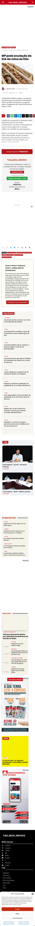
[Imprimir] (30, 115)
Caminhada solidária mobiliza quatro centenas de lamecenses (14, 554)
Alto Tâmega (6, 47)
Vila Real (6, 536)
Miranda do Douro (8, 543)
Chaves (6, 369)
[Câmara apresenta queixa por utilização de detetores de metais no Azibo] (15, 623)
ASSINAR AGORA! (17, 172)
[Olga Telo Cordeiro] (3, 88)
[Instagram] (3, 848)
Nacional (5, 757)
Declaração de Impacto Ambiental (24, 252)
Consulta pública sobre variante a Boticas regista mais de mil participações (16, 347)
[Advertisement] (17, 23)
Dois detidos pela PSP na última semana (14, 539)
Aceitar (17, 909)
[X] (3, 860)
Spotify (7, 855)
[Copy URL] (23, 115)
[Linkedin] (16, 115)
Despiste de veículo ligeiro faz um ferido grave (15, 524)
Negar (17, 913)
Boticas (13, 47)
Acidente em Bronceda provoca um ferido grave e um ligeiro (14, 532)
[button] (32, 894)
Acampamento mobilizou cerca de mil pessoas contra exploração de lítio (17, 333)
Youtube (7, 865)
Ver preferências (17, 918)
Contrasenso (6, 468)
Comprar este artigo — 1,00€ (17, 178)
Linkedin (7, 850)
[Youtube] (3, 865)
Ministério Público (18, 255)
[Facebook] (8, 115)
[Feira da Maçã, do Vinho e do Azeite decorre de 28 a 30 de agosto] (6, 659)
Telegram (7, 858)
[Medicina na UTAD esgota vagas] (6, 643)
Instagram (7, 848)
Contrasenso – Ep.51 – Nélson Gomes (16, 492)
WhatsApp (7, 863)
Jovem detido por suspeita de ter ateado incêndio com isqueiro (16, 373)
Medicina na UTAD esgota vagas (17, 644)
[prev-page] (3, 433)
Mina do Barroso (9, 255)
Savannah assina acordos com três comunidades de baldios (17, 321)
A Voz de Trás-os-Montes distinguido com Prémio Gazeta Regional (15, 762)
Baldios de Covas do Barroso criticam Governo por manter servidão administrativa (15, 410)
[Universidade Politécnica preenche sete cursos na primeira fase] (6, 650)
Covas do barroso (11, 252)
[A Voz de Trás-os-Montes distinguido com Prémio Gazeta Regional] (15, 750)
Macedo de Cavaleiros (9, 632)
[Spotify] (3, 855)
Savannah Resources (6, 257)
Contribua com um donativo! (17, 302)
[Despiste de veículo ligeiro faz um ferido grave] (6, 668)
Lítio (3, 255)
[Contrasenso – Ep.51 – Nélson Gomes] (17, 481)
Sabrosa (6, 521)
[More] (29, 247)
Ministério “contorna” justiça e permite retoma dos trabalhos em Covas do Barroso (16, 424)
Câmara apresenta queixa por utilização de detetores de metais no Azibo (15, 636)
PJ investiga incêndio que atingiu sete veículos (14, 547)
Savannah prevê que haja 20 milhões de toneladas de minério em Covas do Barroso (17, 360)
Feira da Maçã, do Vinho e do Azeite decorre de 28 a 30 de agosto (19, 661)
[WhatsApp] (12, 115)
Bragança (14, 649)
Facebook (7, 845)
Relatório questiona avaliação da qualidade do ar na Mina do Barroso (17, 384)
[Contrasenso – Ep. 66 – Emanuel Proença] (17, 454)
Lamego (5, 551)
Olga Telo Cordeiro (11, 88)
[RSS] (3, 853)
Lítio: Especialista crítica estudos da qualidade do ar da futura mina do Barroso (17, 397)
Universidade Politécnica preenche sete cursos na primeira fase (19, 652)
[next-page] (6, 433)
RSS (6, 853)
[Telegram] (19, 115)
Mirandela (6, 529)
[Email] (27, 115)
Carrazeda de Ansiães (17, 658)
